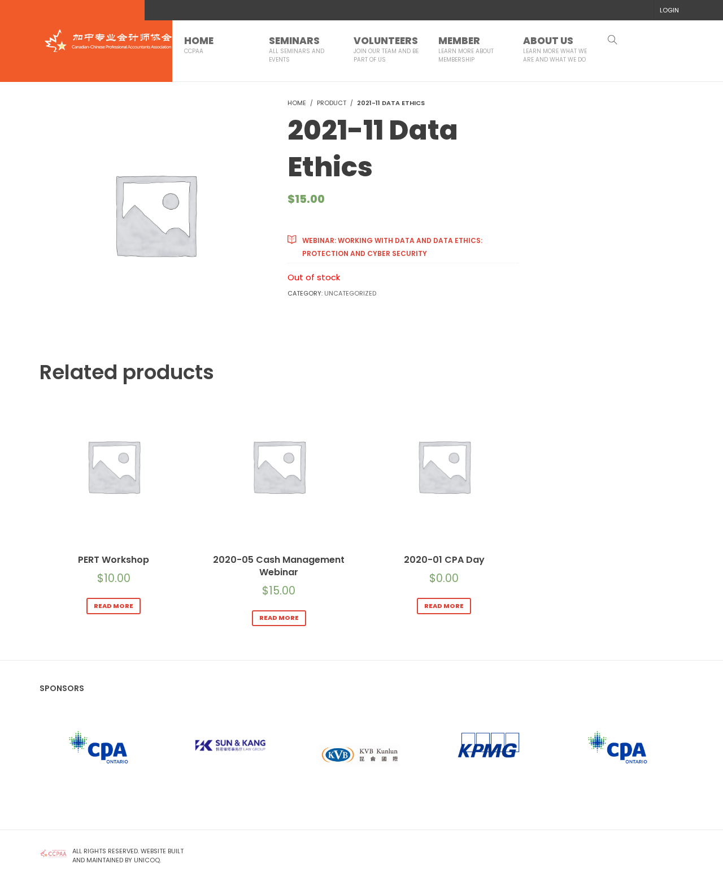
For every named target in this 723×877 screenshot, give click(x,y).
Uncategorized (350, 293)
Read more (113, 605)
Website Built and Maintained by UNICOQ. (128, 855)
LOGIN (669, 10)
